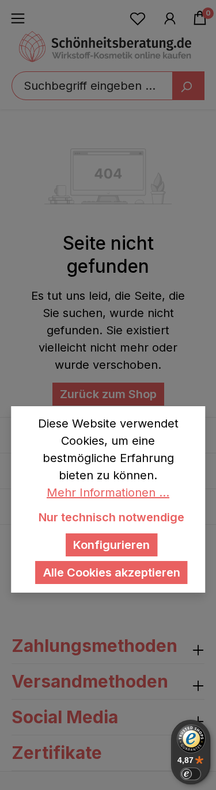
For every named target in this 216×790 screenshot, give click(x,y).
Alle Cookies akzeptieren (111, 572)
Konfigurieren (111, 545)
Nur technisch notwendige (111, 517)
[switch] (190, 774)
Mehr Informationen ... (108, 492)
